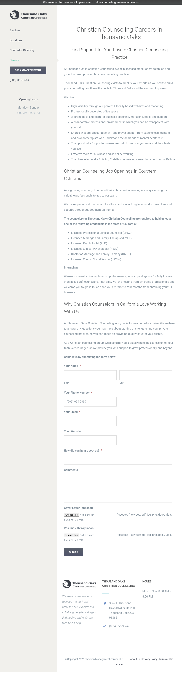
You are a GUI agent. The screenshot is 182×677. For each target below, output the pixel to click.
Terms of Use (166, 659)
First (66, 383)
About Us (135, 659)
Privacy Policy (149, 659)
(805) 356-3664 (119, 626)
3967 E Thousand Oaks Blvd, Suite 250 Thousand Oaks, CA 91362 (122, 610)
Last (122, 383)
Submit (73, 552)
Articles (119, 664)
